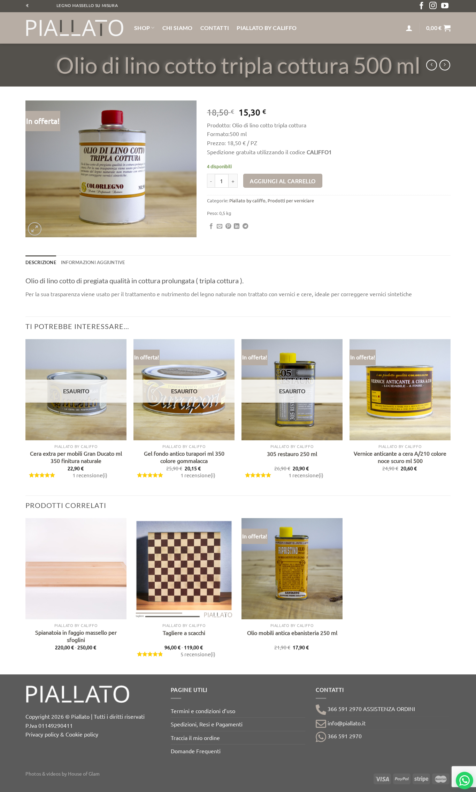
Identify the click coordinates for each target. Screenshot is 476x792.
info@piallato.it (346, 722)
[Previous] (26, 416)
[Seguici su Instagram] (433, 6)
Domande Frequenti (196, 750)
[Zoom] (34, 229)
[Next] (450, 416)
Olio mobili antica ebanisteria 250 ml (292, 632)
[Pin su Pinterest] (228, 226)
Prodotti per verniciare (291, 200)
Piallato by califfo (247, 200)
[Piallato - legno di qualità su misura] (74, 28)
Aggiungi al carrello (282, 180)
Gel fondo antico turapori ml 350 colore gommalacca (184, 457)
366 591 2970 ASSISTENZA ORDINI (370, 708)
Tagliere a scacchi (184, 632)
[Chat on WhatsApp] (464, 780)
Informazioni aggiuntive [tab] (93, 262)
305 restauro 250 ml (292, 453)
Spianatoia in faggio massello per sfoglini (76, 636)
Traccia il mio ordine (195, 737)
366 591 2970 (344, 735)
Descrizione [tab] (40, 262)
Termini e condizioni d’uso (203, 710)
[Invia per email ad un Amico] (219, 226)
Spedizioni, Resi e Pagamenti (207, 723)
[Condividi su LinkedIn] (236, 226)
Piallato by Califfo (267, 27)
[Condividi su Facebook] (211, 226)
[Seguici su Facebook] (421, 6)
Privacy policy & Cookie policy (61, 734)
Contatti (214, 27)
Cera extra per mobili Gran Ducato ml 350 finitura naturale (76, 457)
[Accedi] (409, 28)
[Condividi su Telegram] (245, 226)
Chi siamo (177, 27)
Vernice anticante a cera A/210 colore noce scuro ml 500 (400, 457)
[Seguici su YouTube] (444, 6)
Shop (142, 27)
